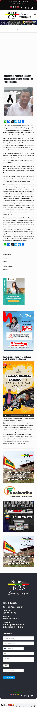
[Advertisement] (18, 52)
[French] (13, 7)
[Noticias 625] (17, 15)
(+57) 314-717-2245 (24, 1)
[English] (11, 7)
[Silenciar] (29, 415)
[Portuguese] (15, 7)
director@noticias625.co (19, 3)
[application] (18, 389)
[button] (18, 389)
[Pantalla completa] (32, 415)
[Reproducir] (5, 415)
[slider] (17, 415)
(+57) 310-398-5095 (13, 1)
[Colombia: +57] (5, 648)
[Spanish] (18, 7)
